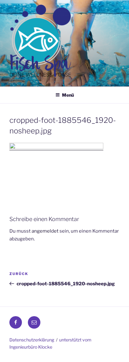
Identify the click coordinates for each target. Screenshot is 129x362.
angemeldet (45, 231)
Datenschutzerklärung (31, 339)
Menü (68, 95)
